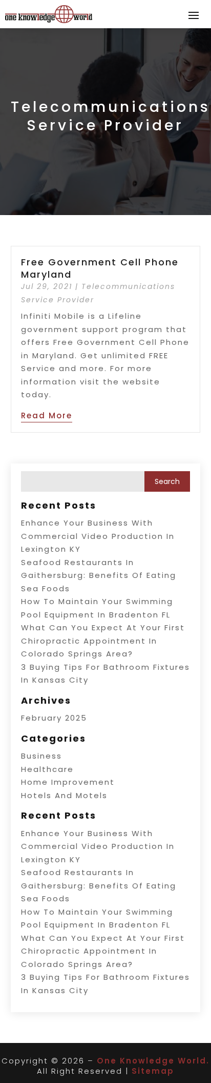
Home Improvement (68, 782)
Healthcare (47, 769)
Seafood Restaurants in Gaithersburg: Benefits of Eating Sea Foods (98, 575)
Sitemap (153, 1071)
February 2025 (54, 717)
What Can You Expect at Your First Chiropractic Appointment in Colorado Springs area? (103, 640)
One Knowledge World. (153, 1060)
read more (46, 415)
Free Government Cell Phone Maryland (100, 268)
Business (41, 755)
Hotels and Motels (64, 795)
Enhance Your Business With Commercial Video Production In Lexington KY (98, 535)
